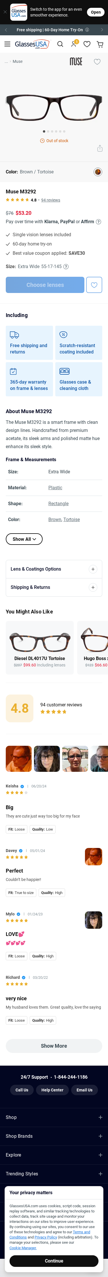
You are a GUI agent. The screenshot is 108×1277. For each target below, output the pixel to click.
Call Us (22, 1090)
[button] (54, 29)
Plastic (55, 487)
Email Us (84, 1090)
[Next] (102, 29)
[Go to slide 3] (52, 131)
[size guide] (66, 266)
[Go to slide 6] (64, 131)
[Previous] (5, 29)
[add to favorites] (94, 285)
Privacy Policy (46, 1237)
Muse (17, 61)
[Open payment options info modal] (97, 221)
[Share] (100, 149)
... (6, 61)
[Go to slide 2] (48, 131)
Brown (54, 519)
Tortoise (71, 519)
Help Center (52, 1090)
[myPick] (97, 61)
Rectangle (58, 503)
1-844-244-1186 (71, 1077)
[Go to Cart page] (100, 44)
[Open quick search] (60, 44)
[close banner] (3, 12)
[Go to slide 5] (60, 131)
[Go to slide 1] (44, 131)
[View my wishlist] (87, 44)
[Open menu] (7, 44)
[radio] (8, 200)
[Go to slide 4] (56, 131)
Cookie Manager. (23, 1248)
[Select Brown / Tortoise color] (98, 172)
